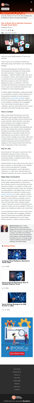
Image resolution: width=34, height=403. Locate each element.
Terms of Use (17, 377)
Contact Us (17, 389)
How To (16, 16)
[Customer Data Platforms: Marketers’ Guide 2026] (17, 254)
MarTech (9, 16)
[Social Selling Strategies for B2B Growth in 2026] (17, 297)
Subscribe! (5, 9)
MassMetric (26, 401)
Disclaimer (17, 383)
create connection (7, 194)
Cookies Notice (17, 380)
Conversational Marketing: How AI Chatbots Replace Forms (15, 283)
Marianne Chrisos (14, 225)
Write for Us (17, 375)
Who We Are (17, 386)
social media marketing (10, 32)
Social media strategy (17, 98)
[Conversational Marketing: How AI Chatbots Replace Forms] (17, 276)
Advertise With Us (17, 372)
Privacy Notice (17, 369)
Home (3, 16)
